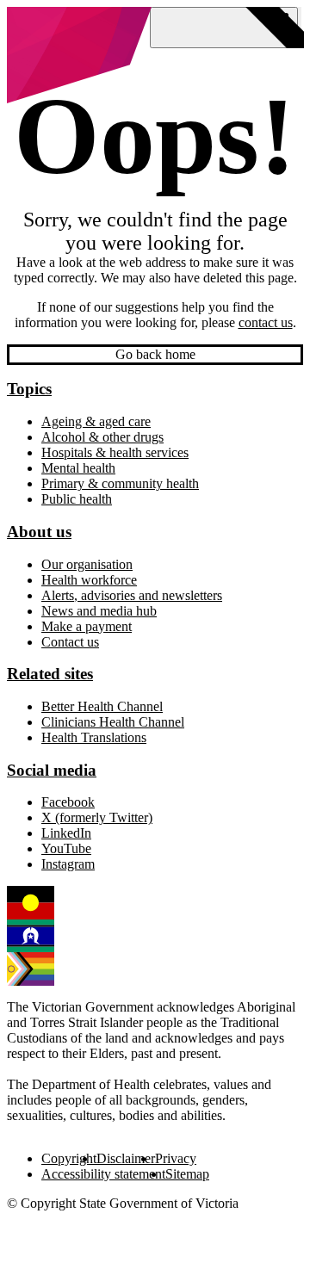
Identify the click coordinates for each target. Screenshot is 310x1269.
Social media (51, 770)
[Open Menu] (224, 27)
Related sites (50, 674)
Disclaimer (125, 1158)
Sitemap (187, 1174)
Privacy (175, 1158)
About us (39, 532)
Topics (29, 389)
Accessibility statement (103, 1174)
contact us (266, 322)
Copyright (68, 1158)
